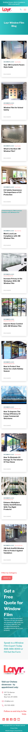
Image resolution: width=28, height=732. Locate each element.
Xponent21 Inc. (19, 730)
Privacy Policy (14, 728)
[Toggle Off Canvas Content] (25, 9)
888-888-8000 (12, 649)
